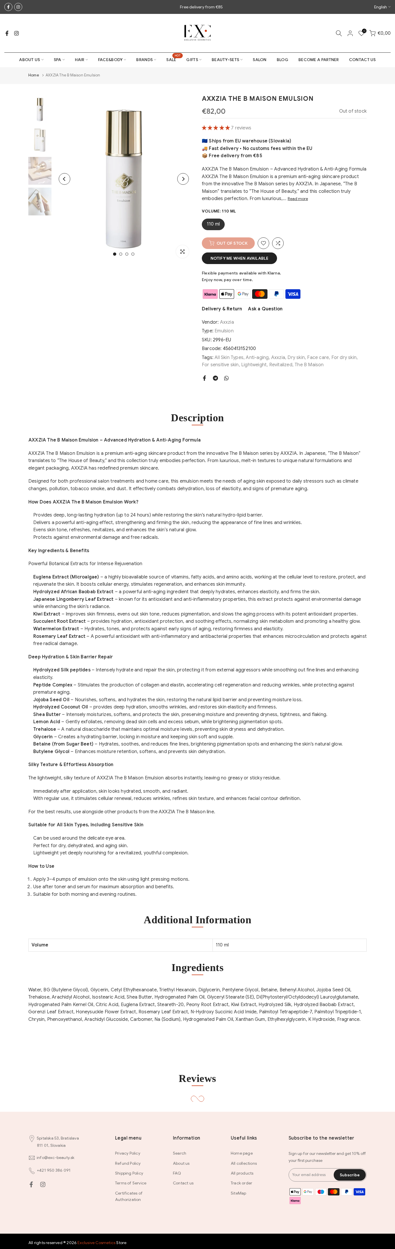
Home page (242, 1153)
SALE (173, 59)
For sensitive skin (220, 365)
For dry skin (344, 357)
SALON (260, 59)
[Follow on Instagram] (18, 7)
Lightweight (254, 365)
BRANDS (144, 59)
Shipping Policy (129, 1173)
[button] (216, 128)
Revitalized (280, 365)
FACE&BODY (110, 59)
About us (181, 1163)
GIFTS (192, 59)
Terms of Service (130, 1183)
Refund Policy (128, 1163)
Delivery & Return (222, 309)
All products (242, 1173)
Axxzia (227, 322)
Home (33, 75)
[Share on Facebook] (204, 378)
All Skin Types (229, 357)
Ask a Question (265, 309)
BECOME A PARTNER (318, 59)
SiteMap (238, 1193)
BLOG (282, 59)
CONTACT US (362, 59)
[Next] (183, 179)
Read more (298, 198)
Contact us (183, 1183)
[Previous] (64, 179)
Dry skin (296, 357)
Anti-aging (257, 357)
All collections (244, 1163)
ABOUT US (29, 59)
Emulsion (224, 331)
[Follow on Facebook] (8, 7)
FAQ (177, 1173)
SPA (57, 59)
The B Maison (309, 365)
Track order (241, 1183)
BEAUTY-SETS (225, 59)
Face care (318, 357)
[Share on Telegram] (215, 378)
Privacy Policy (127, 1153)
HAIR (79, 59)
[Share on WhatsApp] (226, 378)
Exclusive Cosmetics (96, 1242)
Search (179, 1153)
